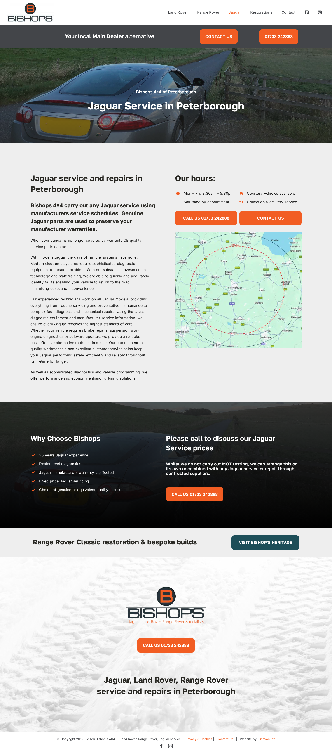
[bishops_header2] (30, 4)
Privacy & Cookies (198, 739)
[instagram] (170, 746)
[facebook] (161, 746)
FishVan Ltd (267, 739)
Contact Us (225, 739)
